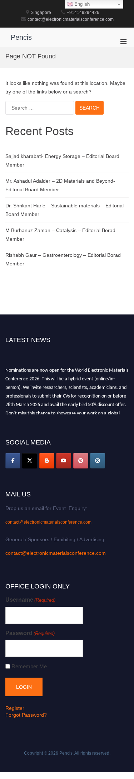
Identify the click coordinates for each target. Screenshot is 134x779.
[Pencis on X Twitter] (29, 460)
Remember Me (29, 666)
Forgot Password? (26, 715)
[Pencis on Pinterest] (80, 460)
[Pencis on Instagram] (97, 460)
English (81, 4)
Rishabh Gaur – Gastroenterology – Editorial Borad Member (63, 259)
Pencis (21, 37)
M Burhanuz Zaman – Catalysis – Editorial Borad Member (60, 234)
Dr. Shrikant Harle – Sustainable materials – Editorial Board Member (64, 210)
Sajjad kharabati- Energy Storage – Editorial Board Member (62, 160)
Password (30, 633)
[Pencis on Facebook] (12, 460)
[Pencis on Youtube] (63, 460)
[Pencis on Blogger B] (46, 460)
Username (30, 600)
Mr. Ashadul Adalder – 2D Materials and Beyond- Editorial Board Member (60, 185)
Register (14, 708)
